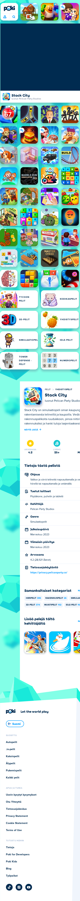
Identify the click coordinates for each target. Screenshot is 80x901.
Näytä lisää (31, 429)
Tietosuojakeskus (16, 809)
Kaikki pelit (12, 777)
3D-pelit (33, 605)
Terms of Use (14, 830)
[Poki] (9, 8)
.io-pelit (10, 749)
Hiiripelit (33, 598)
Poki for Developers (18, 854)
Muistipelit (52, 605)
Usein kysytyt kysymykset (21, 795)
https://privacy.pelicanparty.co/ (48, 572)
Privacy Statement (17, 816)
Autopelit (11, 742)
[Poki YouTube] (28, 887)
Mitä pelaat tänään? (13, 17)
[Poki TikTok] (9, 887)
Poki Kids (11, 861)
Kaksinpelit (12, 756)
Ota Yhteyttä (13, 802)
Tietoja (10, 847)
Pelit (48, 389)
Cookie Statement (17, 823)
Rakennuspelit (55, 598)
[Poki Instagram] (19, 887)
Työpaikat (12, 876)
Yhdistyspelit (63, 389)
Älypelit (10, 763)
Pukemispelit (14, 770)
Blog (8, 868)
